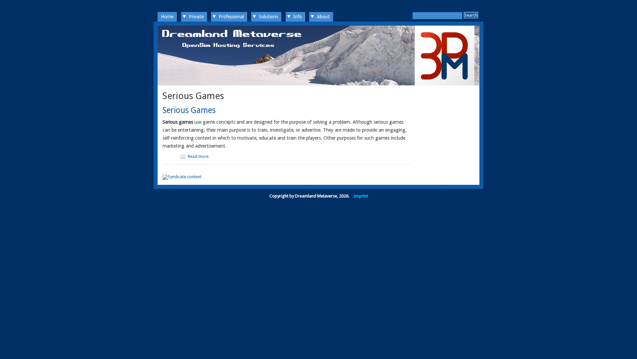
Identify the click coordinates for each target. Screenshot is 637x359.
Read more (198, 156)
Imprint (361, 195)
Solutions (268, 16)
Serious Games (189, 110)
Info (297, 16)
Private (196, 16)
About (323, 16)
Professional (231, 16)
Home (167, 16)
